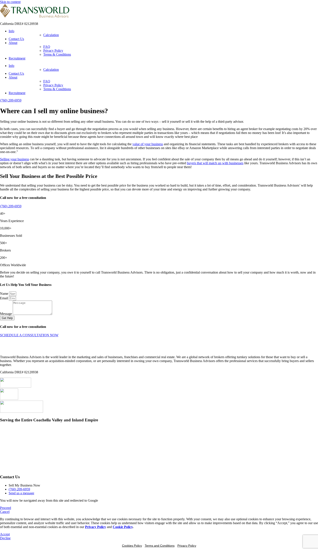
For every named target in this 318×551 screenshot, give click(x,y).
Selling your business (14, 159)
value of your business (147, 144)
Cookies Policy (132, 545)
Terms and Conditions (160, 545)
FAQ (46, 46)
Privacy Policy (53, 50)
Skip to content (10, 2)
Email (4, 298)
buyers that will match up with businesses (215, 163)
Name (4, 293)
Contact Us (16, 39)
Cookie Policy (123, 527)
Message (6, 314)
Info (11, 31)
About (13, 43)
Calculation (51, 35)
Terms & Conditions (57, 54)
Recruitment (17, 58)
